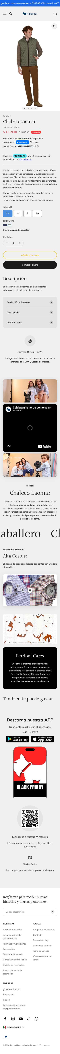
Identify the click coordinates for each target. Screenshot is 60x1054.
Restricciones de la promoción (12, 972)
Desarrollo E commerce (40, 1045)
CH (8, 212)
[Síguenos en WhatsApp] (36, 1019)
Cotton (6, 999)
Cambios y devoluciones (15, 959)
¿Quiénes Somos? (11, 989)
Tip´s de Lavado (41, 950)
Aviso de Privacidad (12, 929)
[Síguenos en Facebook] (5, 1019)
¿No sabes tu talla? (42, 945)
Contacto (37, 935)
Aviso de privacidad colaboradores (12, 937)
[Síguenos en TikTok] (29, 1019)
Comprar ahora (30, 264)
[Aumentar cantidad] (20, 243)
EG (37, 212)
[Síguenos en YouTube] (21, 1019)
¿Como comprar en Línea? (42, 958)
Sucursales (8, 994)
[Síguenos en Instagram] (13, 1019)
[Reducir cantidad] (7, 243)
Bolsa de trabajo (41, 940)
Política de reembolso (13, 965)
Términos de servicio (13, 954)
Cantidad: (7, 237)
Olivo (10, 225)
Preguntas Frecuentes (44, 929)
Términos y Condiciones (14, 943)
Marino (5, 225)
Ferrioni (6, 116)
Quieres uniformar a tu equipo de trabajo (14, 1007)
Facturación (9, 949)
